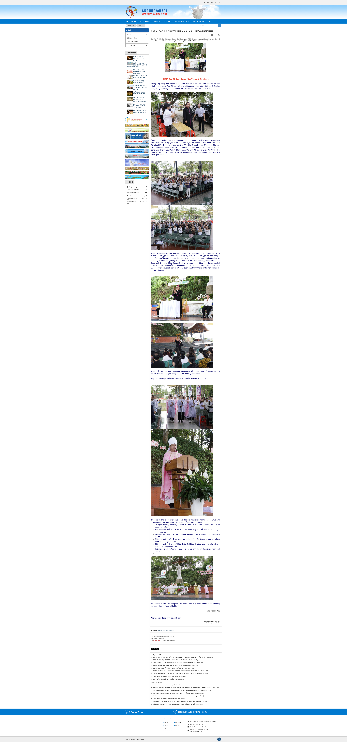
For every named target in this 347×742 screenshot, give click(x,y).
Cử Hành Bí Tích (132, 38)
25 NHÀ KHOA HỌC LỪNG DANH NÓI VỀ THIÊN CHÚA (139, 106)
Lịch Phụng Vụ (131, 45)
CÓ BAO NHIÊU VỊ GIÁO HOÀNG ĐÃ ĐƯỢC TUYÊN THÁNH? (140, 99)
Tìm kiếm (177, 725)
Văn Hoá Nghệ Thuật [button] (182, 21)
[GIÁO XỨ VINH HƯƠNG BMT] (137, 146)
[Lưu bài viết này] (219, 35)
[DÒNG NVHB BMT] (137, 177)
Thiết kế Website (130, 739)
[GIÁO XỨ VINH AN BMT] (137, 151)
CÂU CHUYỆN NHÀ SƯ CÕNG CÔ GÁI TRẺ (140, 76)
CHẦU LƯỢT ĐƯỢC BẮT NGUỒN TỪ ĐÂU (139, 93)
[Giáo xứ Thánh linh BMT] (137, 162)
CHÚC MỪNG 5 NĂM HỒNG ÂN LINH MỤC (139, 111)
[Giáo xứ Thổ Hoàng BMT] (137, 156)
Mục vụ (129, 34)
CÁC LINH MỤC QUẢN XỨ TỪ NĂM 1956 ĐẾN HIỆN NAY (140, 87)
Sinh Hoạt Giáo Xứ (132, 42)
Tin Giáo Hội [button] (135, 21)
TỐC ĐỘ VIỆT (140, 739)
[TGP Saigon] (137, 141)
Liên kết (166, 725)
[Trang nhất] (127, 21)
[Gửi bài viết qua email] (212, 35)
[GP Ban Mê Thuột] (137, 125)
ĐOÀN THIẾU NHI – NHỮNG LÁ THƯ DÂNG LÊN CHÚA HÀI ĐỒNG (137, 65)
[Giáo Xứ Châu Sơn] (133, 12)
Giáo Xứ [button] (146, 21)
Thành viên (178, 722)
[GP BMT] (137, 172)
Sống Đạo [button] (167, 21)
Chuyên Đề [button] (157, 21)
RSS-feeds (167, 729)
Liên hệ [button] (209, 21)
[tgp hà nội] (137, 120)
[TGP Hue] (137, 136)
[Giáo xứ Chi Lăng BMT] (137, 168)
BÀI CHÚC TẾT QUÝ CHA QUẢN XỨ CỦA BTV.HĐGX (139, 71)
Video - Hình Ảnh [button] (198, 21)
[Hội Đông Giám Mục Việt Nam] (137, 130)
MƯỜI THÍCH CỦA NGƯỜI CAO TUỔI (138, 81)
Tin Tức (166, 722)
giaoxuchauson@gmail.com (192, 711)
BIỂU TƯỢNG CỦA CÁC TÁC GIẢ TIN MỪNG (138, 58)
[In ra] (216, 35)
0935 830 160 (136, 711)
